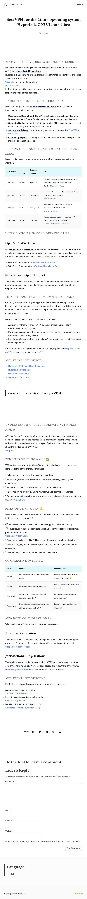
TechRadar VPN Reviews (17, 693)
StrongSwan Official (50, 211)
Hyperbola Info (12, 85)
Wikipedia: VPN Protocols (17, 647)
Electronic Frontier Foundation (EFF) (22, 707)
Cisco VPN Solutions (15, 500)
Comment (10, 781)
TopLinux (43, 33)
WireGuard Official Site (18, 377)
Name (8, 810)
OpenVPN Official (57, 186)
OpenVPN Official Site (18, 373)
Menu (80, 4)
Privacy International (18, 669)
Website (9, 831)
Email (8, 821)
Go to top (79, 894)
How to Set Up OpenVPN (45, 262)
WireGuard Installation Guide (47, 266)
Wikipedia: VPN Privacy (16, 536)
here (75, 119)
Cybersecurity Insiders (15, 700)
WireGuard (13, 133)
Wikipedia (9, 82)
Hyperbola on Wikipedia (19, 370)
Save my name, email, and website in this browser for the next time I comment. (44, 841)
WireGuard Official (50, 199)
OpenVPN (73, 130)
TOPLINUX (15, 4)
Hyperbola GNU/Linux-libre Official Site (26, 366)
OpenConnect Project (61, 224)
